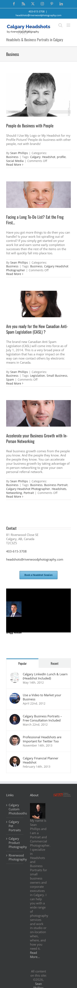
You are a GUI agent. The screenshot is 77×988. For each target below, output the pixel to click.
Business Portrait (56, 485)
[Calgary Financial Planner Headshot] (14, 758)
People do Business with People (29, 125)
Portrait (29, 493)
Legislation (37, 376)
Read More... (35, 955)
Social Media (15, 161)
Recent (55, 663)
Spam (10, 379)
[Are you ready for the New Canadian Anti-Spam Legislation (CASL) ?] (38, 304)
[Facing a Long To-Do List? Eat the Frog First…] (38, 194)
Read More (13, 164)
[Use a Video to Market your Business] (14, 695)
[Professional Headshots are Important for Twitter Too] (14, 737)
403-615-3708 (16, 551)
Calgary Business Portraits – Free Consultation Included (42, 718)
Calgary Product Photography (15, 843)
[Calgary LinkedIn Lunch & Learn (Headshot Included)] (14, 674)
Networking (14, 493)
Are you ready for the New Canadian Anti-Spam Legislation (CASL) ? (37, 329)
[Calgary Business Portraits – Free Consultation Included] (14, 716)
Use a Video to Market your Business (42, 697)
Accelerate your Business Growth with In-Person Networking (37, 438)
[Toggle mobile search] (60, 25)
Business (12, 157)
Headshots (59, 489)
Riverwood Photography (15, 857)
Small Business (57, 376)
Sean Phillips (19, 153)
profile (61, 157)
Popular (22, 663)
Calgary (35, 157)
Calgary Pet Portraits (15, 826)
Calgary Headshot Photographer (28, 489)
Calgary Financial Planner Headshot (40, 760)
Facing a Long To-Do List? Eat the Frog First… (35, 220)
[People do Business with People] (38, 94)
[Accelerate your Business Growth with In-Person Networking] (38, 413)
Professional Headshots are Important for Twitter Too (42, 739)
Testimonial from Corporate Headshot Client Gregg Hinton (36, 597)
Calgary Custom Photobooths (15, 809)
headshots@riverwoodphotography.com (38, 15)
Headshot (48, 157)
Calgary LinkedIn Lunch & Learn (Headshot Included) (45, 676)
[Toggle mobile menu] (69, 25)
